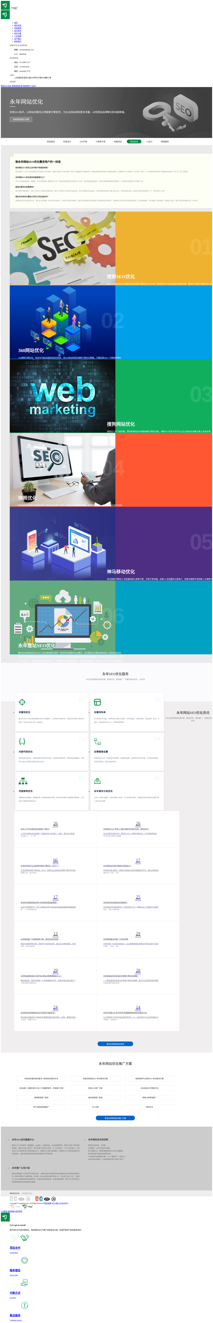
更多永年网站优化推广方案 (115, 1118)
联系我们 (17, 41)
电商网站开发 (17, 86)
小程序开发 (101, 142)
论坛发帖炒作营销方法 (149, 1088)
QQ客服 (4, 1211)
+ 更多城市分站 (26, 1193)
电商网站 (118, 142)
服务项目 (17, 25)
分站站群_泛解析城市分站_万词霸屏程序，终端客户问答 (41, 1088)
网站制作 (26, 86)
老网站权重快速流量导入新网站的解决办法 (41, 1079)
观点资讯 (17, 31)
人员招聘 (17, 36)
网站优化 (134, 142)
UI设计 (33, 86)
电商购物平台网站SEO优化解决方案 (149, 1079)
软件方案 (17, 33)
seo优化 (37, 1145)
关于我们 (17, 39)
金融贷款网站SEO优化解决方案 (95, 1079)
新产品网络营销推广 (41, 1107)
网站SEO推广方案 (95, 1088)
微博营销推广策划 (41, 1098)
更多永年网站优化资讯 (115, 1044)
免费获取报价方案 (21, 119)
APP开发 (83, 142)
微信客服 (11, 1211)
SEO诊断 (95, 1107)
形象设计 (67, 142)
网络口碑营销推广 (149, 1098)
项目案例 (17, 28)
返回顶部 (18, 1211)
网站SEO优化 (6, 86)
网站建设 (51, 142)
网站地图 (47, 1203)
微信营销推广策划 (95, 1098)
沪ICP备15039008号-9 (60, 1203)
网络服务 (165, 142)
